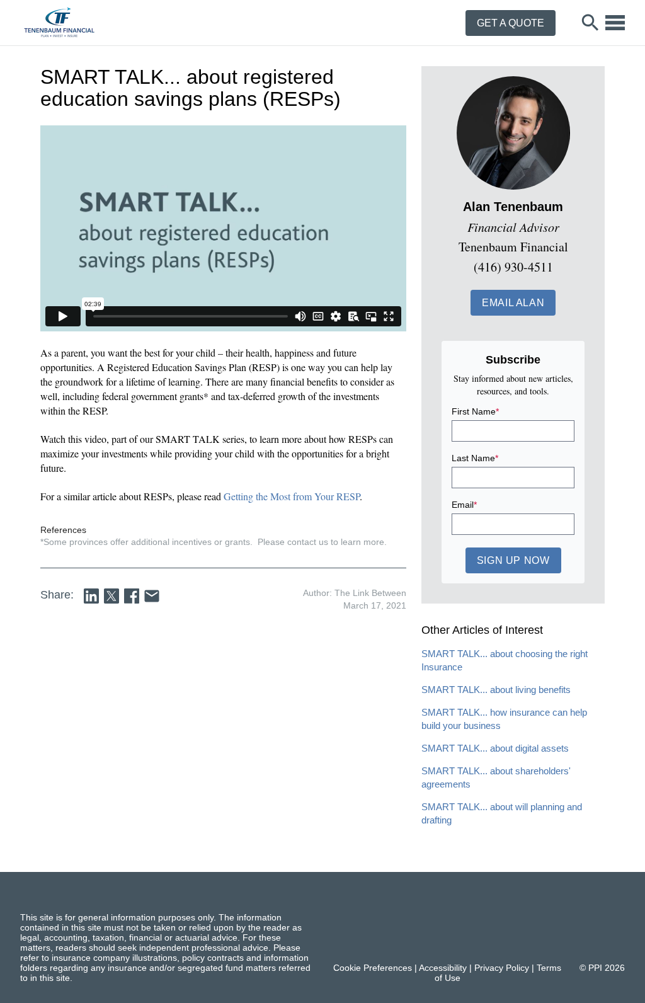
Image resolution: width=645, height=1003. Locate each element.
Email (464, 505)
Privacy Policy (501, 968)
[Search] (590, 22)
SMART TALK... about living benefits (496, 689)
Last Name (475, 458)
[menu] (615, 22)
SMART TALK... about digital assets (495, 748)
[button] (513, 303)
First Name (475, 411)
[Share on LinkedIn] (91, 596)
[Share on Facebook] (131, 596)
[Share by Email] (151, 596)
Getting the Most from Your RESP (292, 496)
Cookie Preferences (372, 968)
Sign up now (513, 560)
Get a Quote (510, 23)
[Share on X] (111, 596)
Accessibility (443, 968)
